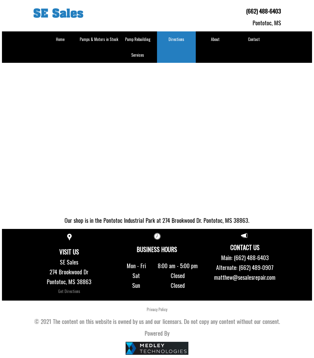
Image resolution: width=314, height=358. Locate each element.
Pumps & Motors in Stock (99, 39)
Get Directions (69, 291)
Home (60, 39)
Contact (254, 39)
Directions (176, 39)
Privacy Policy (157, 309)
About (215, 39)
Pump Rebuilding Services (137, 47)
